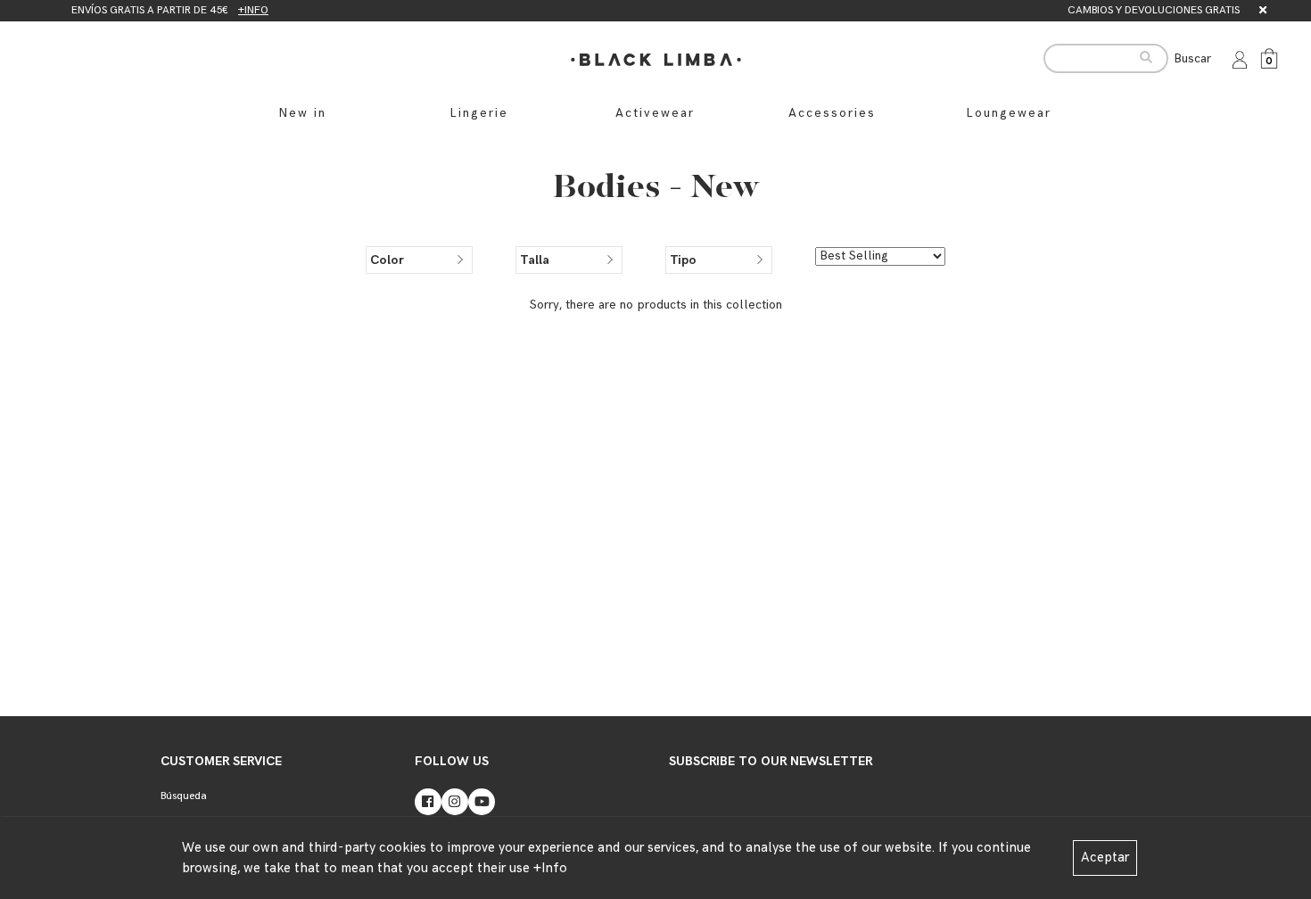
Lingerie (478, 112)
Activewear (655, 112)
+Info (550, 868)
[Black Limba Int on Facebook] (428, 801)
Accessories (832, 112)
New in (302, 112)
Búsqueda (184, 796)
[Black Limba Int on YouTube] (481, 801)
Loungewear (1008, 112)
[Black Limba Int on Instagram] (454, 801)
